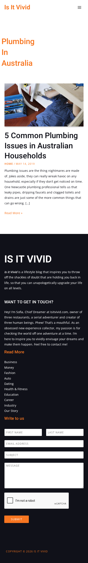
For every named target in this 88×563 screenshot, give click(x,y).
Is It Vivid (17, 7)
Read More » (13, 213)
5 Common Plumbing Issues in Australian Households (41, 146)
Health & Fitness (16, 389)
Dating (9, 384)
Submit (16, 519)
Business (10, 362)
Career (9, 400)
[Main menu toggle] (79, 7)
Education (11, 395)
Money (9, 367)
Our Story (11, 411)
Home (8, 164)
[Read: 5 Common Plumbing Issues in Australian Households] (44, 105)
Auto (7, 378)
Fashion (9, 373)
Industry (10, 405)
